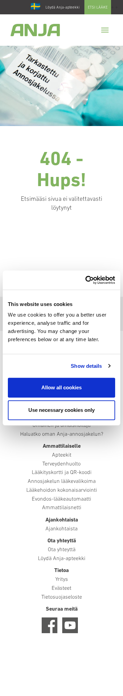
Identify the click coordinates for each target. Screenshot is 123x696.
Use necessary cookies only (61, 410)
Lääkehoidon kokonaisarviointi (61, 490)
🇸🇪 (35, 7)
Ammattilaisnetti (61, 508)
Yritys (61, 579)
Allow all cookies (61, 387)
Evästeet (61, 588)
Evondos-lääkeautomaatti (61, 499)
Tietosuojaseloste (61, 597)
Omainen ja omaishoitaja (61, 425)
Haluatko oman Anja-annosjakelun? (61, 434)
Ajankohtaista (61, 529)
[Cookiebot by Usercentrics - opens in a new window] (86, 280)
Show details (86, 366)
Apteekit (61, 455)
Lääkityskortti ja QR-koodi (62, 472)
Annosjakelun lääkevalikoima (62, 481)
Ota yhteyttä (62, 550)
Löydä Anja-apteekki (62, 8)
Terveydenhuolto (61, 464)
